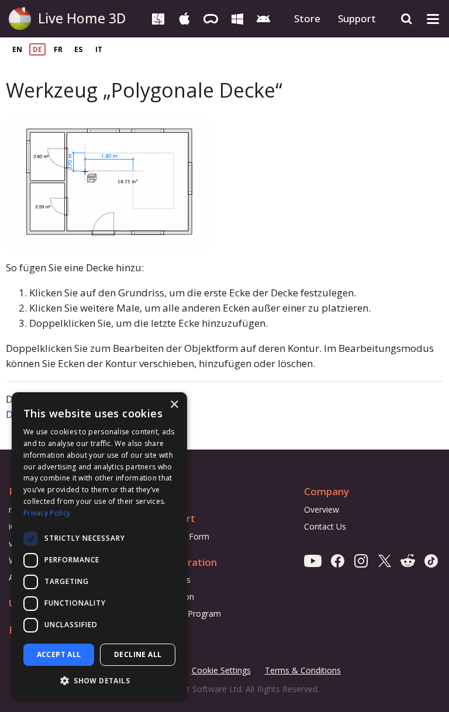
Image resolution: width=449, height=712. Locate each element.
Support (357, 18)
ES (78, 49)
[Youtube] (313, 560)
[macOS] (158, 18)
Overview (321, 509)
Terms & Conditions (303, 671)
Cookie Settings (221, 670)
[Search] (406, 19)
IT (98, 49)
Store (307, 18)
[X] (384, 560)
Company (326, 491)
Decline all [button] (137, 654)
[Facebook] (337, 560)
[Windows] (237, 18)
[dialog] (99, 546)
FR (58, 49)
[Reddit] (407, 560)
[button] (99, 681)
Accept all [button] (59, 654)
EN (17, 49)
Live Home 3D (82, 18)
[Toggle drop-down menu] (433, 19)
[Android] (263, 18)
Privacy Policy (46, 513)
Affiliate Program (189, 613)
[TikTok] (431, 560)
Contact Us (325, 526)
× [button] (174, 404)
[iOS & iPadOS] (184, 18)
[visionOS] (210, 18)
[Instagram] (361, 560)
